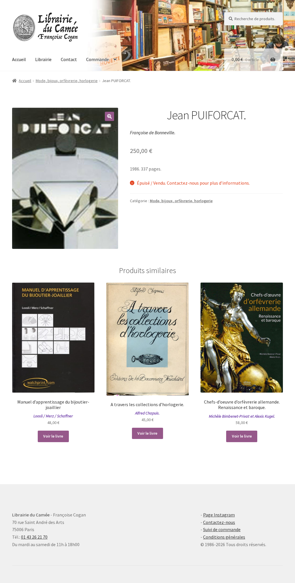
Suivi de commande (222, 529)
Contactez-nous (219, 522)
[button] (109, 116)
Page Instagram (219, 515)
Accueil (19, 59)
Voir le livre (53, 436)
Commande (97, 59)
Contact (69, 59)
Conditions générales (224, 537)
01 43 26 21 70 (34, 537)
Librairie (43, 59)
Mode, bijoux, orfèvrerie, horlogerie (67, 80)
